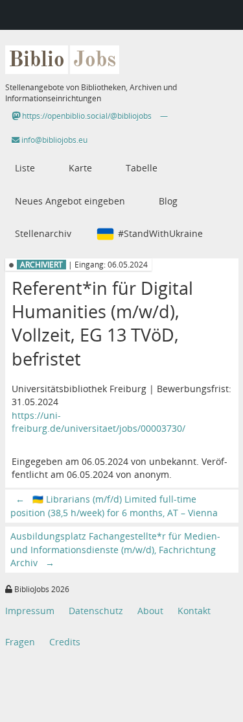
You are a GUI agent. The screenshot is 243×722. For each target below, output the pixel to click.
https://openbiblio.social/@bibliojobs (86, 115)
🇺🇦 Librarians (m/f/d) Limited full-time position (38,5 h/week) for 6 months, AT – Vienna (114, 505)
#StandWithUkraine (160, 233)
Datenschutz (96, 610)
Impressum (29, 610)
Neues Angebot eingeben (70, 201)
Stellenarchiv (43, 233)
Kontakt (194, 610)
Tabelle (141, 168)
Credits (64, 642)
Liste (25, 168)
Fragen (20, 642)
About (150, 610)
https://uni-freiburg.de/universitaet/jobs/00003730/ (98, 421)
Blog (168, 201)
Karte (80, 168)
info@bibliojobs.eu (53, 139)
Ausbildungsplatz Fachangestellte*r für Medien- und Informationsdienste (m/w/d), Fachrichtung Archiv (115, 549)
